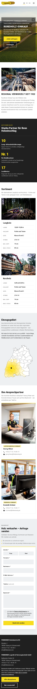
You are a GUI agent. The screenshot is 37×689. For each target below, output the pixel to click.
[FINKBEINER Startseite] (8, 3)
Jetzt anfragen (12, 39)
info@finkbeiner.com (7, 650)
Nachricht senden (19, 623)
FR (27, 3)
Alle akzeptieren (10, 679)
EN (29, 3)
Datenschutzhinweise (20, 611)
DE (24, 3)
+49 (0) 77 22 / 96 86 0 (8, 648)
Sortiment (10, 45)
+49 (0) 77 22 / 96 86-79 (8, 663)
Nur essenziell (9, 685)
